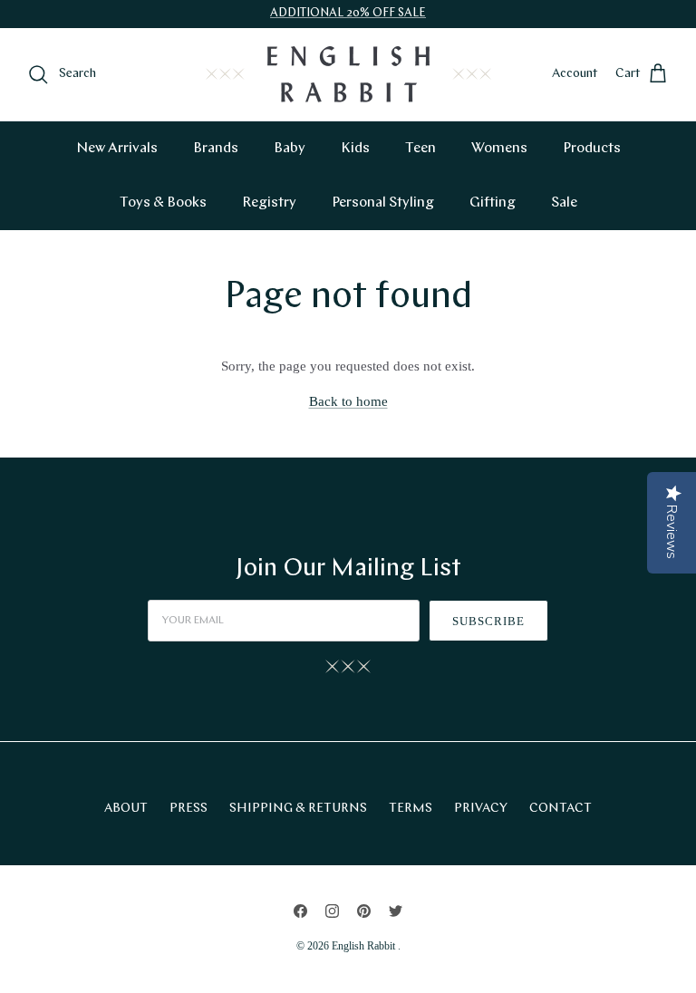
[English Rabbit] (348, 74)
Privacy (481, 808)
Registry (269, 203)
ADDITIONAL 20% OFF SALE (348, 13)
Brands (215, 148)
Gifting (492, 203)
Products (592, 148)
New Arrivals (117, 148)
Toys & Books (163, 203)
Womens (499, 148)
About (126, 808)
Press (188, 808)
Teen (420, 148)
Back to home (348, 401)
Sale (564, 203)
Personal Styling (383, 203)
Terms (410, 808)
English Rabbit (365, 946)
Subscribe (488, 621)
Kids (355, 148)
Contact (560, 808)
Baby (289, 148)
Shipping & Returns (298, 808)
